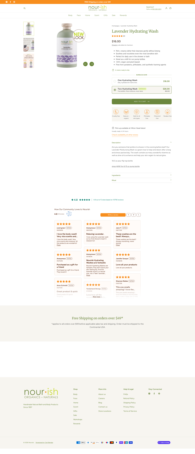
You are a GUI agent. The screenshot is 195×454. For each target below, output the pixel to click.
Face (79, 15)
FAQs (125, 394)
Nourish (31, 442)
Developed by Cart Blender (44, 442)
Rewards (123, 15)
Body (70, 15)
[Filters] (134, 215)
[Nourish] (97, 8)
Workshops (77, 419)
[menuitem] (28, 29)
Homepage (115, 26)
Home (87, 15)
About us (102, 394)
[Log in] (166, 8)
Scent (96, 15)
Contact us (102, 407)
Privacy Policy (128, 407)
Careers (101, 398)
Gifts (105, 15)
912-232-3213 (156, 9)
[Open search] (128, 215)
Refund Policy (128, 398)
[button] (24, 8)
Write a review (113, 215)
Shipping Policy (129, 403)
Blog (100, 403)
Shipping (114, 45)
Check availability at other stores (125, 135)
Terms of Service (130, 411)
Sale (113, 15)
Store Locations (104, 411)
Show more (96, 297)
